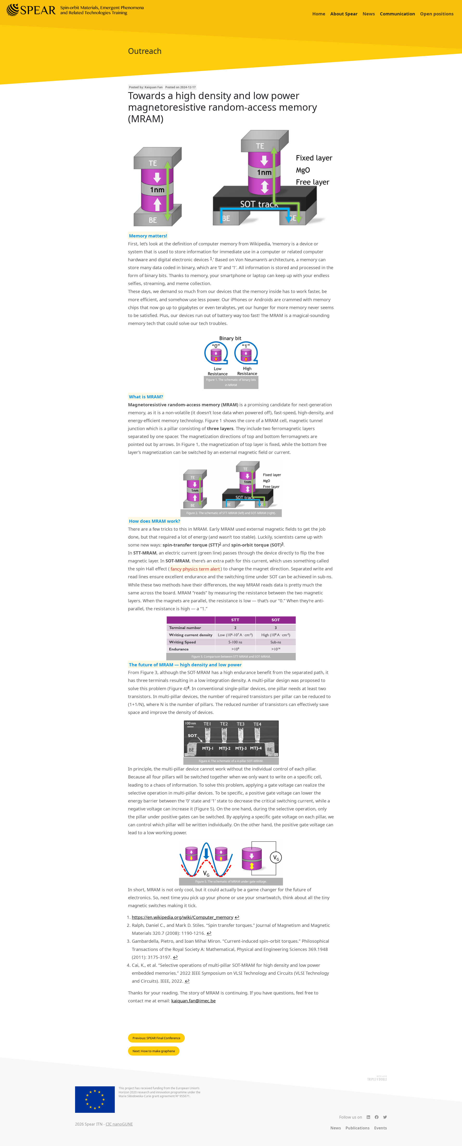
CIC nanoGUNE (119, 1124)
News (369, 14)
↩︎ (236, 917)
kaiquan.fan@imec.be (193, 1001)
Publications (358, 1128)
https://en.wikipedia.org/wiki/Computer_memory (182, 917)
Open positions (437, 14)
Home (318, 14)
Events (380, 1128)
